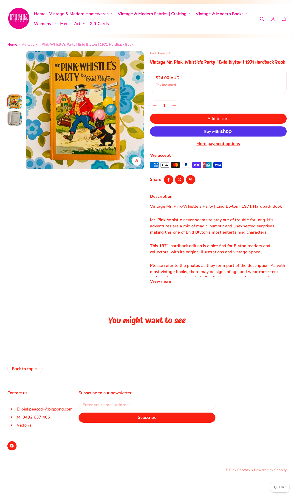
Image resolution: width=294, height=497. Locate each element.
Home (12, 44)
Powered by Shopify (270, 470)
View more (160, 281)
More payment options (218, 143)
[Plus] (174, 105)
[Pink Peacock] (18, 18)
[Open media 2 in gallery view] (14, 118)
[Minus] (154, 105)
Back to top (23, 368)
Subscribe (147, 417)
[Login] (273, 19)
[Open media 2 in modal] (85, 110)
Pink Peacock (239, 470)
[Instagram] (12, 445)
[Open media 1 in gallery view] (14, 102)
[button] (262, 19)
